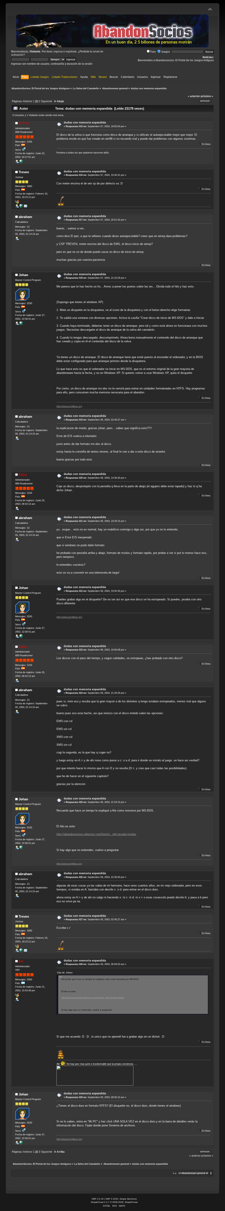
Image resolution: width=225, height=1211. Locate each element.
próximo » (207, 96)
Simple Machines (128, 1199)
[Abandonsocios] (21, 324)
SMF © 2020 (111, 1199)
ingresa (58, 51)
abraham (25, 217)
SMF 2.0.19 (97, 1199)
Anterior (27, 101)
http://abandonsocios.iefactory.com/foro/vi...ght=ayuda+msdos (96, 834)
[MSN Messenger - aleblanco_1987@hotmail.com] (17, 996)
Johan (23, 275)
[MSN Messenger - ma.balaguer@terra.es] (17, 202)
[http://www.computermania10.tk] (21, 206)
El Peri (24, 123)
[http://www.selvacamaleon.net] (21, 162)
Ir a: (175, 1173)
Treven (24, 172)
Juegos (165, 51)
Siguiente (46, 101)
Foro (153, 51)
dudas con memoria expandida (85, 122)
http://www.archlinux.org (69, 406)
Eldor (23, 474)
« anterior (194, 96)
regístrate (71, 51)
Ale (21, 961)
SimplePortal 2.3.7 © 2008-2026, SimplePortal (114, 1202)
